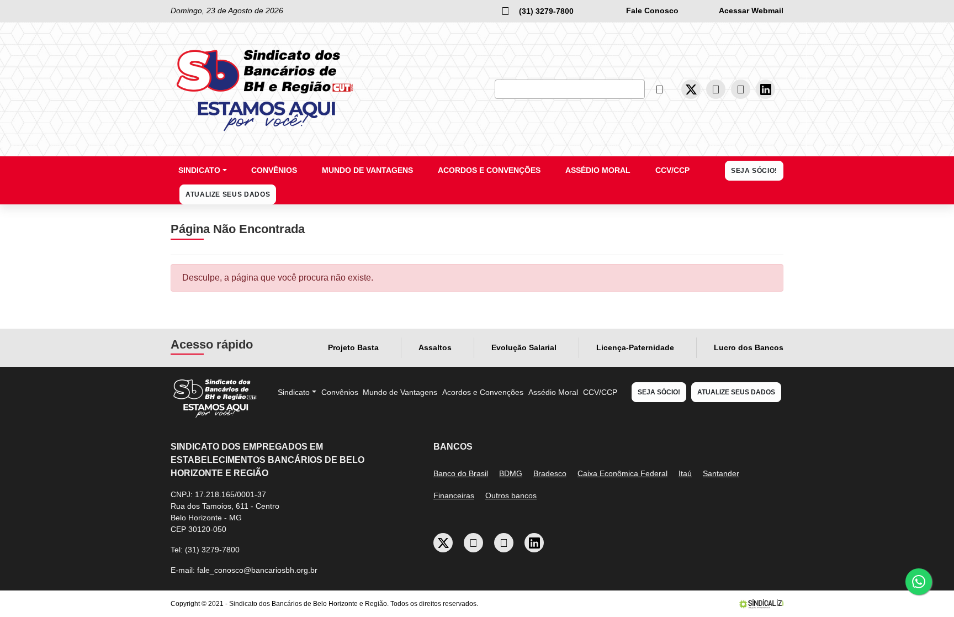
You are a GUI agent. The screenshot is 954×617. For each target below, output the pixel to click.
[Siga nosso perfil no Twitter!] (691, 89)
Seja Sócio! (754, 171)
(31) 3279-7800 (212, 549)
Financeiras (453, 495)
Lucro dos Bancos (748, 347)
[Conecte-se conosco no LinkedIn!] (765, 89)
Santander (721, 473)
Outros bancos (511, 495)
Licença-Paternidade (635, 347)
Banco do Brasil (460, 473)
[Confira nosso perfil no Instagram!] (740, 89)
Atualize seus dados (228, 194)
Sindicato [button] (199, 170)
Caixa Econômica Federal (622, 473)
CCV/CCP (672, 170)
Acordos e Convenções (489, 170)
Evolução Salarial (523, 347)
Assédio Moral (597, 170)
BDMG (510, 473)
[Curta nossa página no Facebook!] (716, 89)
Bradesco (549, 473)
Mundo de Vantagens (367, 170)
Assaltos (435, 347)
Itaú (685, 473)
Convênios (274, 170)
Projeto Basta (353, 347)
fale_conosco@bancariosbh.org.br (257, 570)
